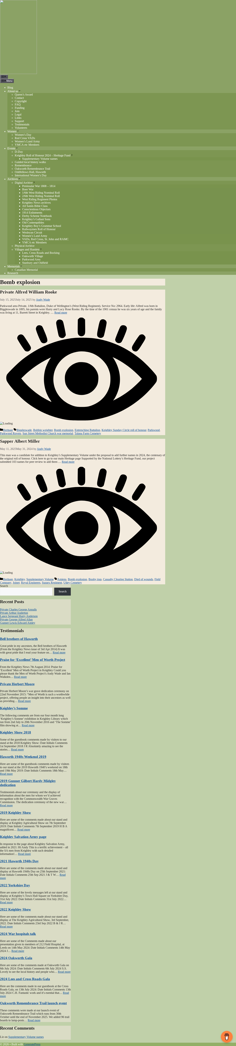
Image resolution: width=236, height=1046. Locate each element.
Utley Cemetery (72, 582)
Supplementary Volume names (40, 158)
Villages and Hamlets (27, 249)
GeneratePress (32, 1044)
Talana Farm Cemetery (87, 433)
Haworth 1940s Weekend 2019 (23, 757)
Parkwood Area (31, 259)
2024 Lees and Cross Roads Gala (25, 979)
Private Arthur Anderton (14, 612)
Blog (10, 87)
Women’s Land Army (27, 141)
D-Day (19, 151)
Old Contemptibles (33, 222)
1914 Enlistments (32, 212)
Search (4, 585)
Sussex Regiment (52, 582)
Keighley (19, 579)
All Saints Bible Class (35, 206)
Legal (18, 114)
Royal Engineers (30, 582)
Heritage (8, 430)
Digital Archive (24, 182)
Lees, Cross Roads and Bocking (41, 252)
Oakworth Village (32, 256)
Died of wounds (143, 579)
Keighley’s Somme (14, 708)
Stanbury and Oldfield (35, 262)
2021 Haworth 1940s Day (19, 861)
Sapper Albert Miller (20, 441)
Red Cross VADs (25, 138)
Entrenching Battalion (87, 430)
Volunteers (21, 127)
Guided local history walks (30, 162)
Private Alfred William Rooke (28, 292)
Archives (12, 179)
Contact (19, 97)
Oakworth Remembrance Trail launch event (33, 1003)
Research (12, 273)
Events (11, 148)
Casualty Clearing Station (118, 579)
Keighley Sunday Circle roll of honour (124, 430)
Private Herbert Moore (17, 684)
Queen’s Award (24, 94)
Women (11, 131)
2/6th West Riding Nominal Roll (41, 196)
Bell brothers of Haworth (19, 639)
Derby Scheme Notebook (37, 215)
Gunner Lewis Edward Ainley (17, 622)
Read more (60, 312)
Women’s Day (23, 134)
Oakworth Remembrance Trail (32, 168)
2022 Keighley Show (15, 909)
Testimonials (22, 124)
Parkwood (154, 430)
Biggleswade (24, 430)
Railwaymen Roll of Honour (38, 229)
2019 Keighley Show (15, 813)
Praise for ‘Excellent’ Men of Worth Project (32, 660)
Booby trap (95, 579)
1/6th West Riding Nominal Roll (41, 192)
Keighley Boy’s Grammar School (41, 225)
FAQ (18, 104)
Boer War (27, 189)
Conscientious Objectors (36, 209)
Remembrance (23, 165)
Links (18, 117)
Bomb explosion (63, 430)
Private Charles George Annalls (18, 609)
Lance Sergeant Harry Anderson (19, 616)
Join (17, 111)
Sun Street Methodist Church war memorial (47, 433)
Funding (20, 107)
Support (19, 121)
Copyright (21, 101)
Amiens (61, 579)
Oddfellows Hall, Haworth (30, 172)
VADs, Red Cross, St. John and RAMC (45, 239)
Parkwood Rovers (10, 433)
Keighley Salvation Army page (23, 837)
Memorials (13, 266)
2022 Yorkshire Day (15, 885)
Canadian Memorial (26, 269)
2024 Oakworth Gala (16, 958)
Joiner (16, 582)
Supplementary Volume (40, 579)
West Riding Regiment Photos (39, 199)
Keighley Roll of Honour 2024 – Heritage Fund (42, 155)
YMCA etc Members (27, 144)
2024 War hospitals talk (18, 934)
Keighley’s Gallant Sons (36, 219)
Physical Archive (24, 245)
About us (12, 91)
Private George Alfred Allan (16, 619)
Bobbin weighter (43, 430)
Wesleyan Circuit (32, 232)
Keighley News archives (36, 202)
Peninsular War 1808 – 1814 (38, 186)
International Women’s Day (31, 175)
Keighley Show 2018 (15, 732)
